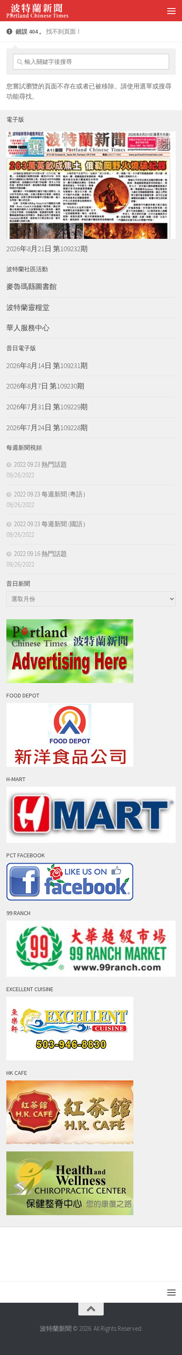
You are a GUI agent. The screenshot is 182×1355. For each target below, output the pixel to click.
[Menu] (171, 10)
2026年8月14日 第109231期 (47, 365)
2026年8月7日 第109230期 (45, 386)
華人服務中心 (28, 327)
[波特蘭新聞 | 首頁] (48, 10)
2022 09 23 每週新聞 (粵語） (51, 494)
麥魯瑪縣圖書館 (31, 286)
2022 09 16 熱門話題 (40, 554)
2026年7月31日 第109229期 (47, 406)
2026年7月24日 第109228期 (47, 427)
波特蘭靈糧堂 (28, 307)
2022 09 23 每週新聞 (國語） (51, 524)
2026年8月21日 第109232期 (47, 248)
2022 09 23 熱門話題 (40, 464)
